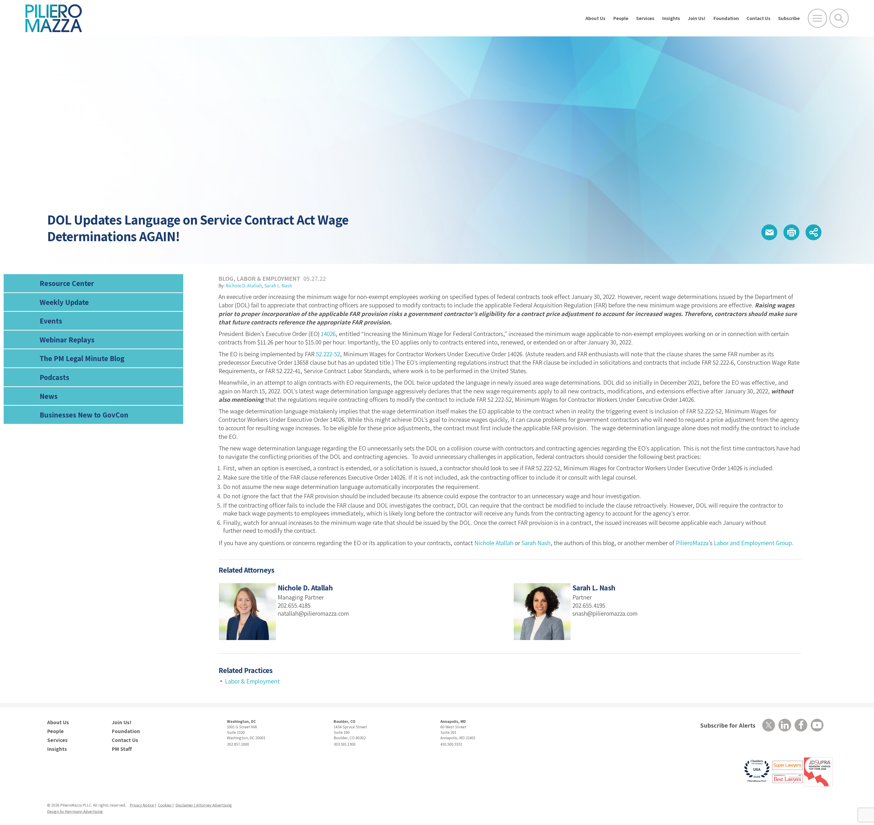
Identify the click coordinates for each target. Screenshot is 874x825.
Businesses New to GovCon (84, 415)
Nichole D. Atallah (244, 286)
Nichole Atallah (493, 543)
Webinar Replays (67, 339)
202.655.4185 (294, 605)
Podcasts (54, 377)
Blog (226, 278)
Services (645, 18)
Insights (671, 18)
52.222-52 (328, 354)
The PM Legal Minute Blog (82, 358)
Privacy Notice (142, 805)
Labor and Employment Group (753, 543)
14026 (328, 333)
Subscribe (789, 18)
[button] (769, 232)
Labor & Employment (268, 278)
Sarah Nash (536, 543)
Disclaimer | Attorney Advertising (203, 805)
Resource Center (67, 283)
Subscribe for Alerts (727, 725)
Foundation (726, 18)
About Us (595, 18)
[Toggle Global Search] (839, 18)
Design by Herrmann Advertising (75, 811)
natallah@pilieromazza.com (313, 613)
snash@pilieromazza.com (605, 613)
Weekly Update (64, 302)
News (49, 396)
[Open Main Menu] (817, 18)
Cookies (165, 805)
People (620, 18)
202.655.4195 (588, 605)
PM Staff (122, 748)
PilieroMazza (692, 543)
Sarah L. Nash (278, 286)
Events (51, 321)
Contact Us (758, 18)
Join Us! (697, 18)
